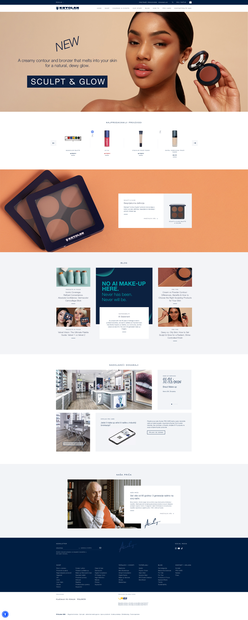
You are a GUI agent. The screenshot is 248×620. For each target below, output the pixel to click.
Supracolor (98, 584)
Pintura (97, 582)
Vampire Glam (143, 575)
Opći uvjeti (82, 614)
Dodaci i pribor (80, 568)
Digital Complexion (101, 573)
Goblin (141, 568)
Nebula (97, 580)
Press (177, 575)
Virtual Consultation (125, 573)
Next (195, 143)
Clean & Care (99, 568)
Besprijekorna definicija (134, 203)
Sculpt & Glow (129, 200)
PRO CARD (167, 8)
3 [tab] (174, 404)
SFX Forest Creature (145, 577)
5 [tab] (177, 404)
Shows (121, 580)
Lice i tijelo (59, 582)
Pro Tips (175, 289)
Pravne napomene (134, 614)
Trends (160, 582)
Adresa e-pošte (86, 548)
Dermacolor (98, 570)
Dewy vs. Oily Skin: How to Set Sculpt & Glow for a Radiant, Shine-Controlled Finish (175, 335)
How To (156, 8)
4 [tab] (175, 404)
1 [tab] (171, 404)
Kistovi (58, 587)
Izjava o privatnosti (105, 614)
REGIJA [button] (59, 2)
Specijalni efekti (81, 575)
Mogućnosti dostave (73, 614)
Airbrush (78, 580)
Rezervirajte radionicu (73, 444)
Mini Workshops (124, 570)
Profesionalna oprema (82, 584)
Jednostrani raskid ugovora (92, 614)
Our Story (137, 8)
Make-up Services (124, 577)
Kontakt (177, 568)
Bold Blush (142, 580)
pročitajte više (150, 218)
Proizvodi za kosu (81, 577)
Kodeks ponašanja (116, 614)
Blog (147, 8)
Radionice (122, 568)
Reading (78, 582)
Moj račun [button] (181, 2)
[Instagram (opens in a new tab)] (176, 548)
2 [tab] (173, 404)
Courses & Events (121, 8)
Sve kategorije (162, 568)
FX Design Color (100, 575)
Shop (107, 8)
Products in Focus (73, 289)
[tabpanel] (177, 213)
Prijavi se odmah (156, 432)
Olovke (58, 584)
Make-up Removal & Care (84, 573)
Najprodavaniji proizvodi (63, 573)
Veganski (59, 575)
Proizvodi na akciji (62, 570)
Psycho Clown (143, 570)
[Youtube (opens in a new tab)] (179, 548)
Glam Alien (142, 573)
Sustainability (124, 314)
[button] (190, 2)
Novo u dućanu (61, 568)
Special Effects (162, 580)
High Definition (99, 577)
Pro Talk (160, 573)
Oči (57, 577)
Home (99, 8)
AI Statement (124, 317)
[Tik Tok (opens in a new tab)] (182, 548)
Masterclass (122, 582)
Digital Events (123, 575)
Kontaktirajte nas (183, 8)
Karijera (177, 573)
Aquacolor (79, 587)
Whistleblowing (125, 614)
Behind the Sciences (164, 570)
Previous (53, 143)
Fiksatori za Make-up (82, 570)
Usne (58, 580)
